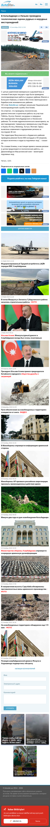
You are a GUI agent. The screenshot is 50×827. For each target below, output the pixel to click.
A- (41, 27)
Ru (41, 4)
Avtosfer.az (13, 105)
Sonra (37, 821)
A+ (47, 27)
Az (36, 4)
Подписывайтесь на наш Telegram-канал (27, 179)
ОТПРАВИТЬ (10, 708)
